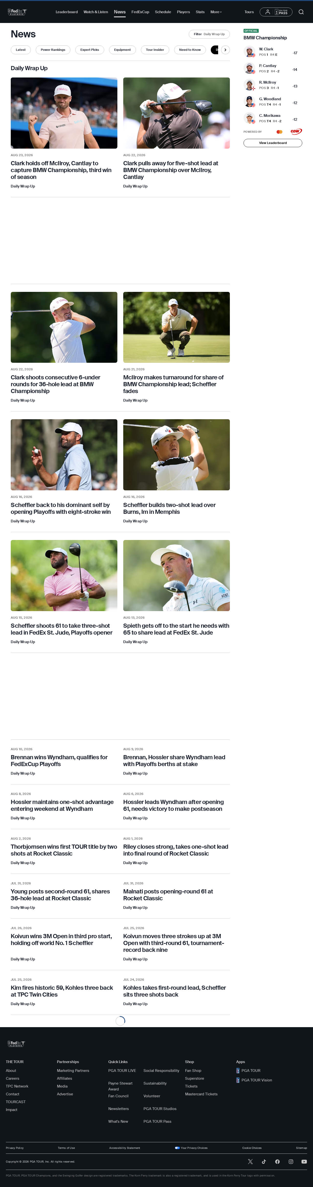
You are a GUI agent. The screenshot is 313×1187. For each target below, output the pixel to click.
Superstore (194, 1078)
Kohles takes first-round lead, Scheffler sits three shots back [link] (174, 991)
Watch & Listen (96, 12)
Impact (11, 1109)
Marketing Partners (73, 1070)
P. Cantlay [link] (267, 65)
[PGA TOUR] (17, 12)
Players (183, 12)
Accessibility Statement (124, 1148)
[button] (209, 34)
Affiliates (64, 1078)
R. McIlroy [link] (267, 82)
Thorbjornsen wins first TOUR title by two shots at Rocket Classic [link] (64, 850)
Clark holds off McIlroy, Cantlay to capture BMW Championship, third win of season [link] (61, 170)
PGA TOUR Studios (160, 1108)
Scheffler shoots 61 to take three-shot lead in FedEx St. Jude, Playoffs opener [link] (61, 629)
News (120, 12)
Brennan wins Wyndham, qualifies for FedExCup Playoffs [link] (59, 760)
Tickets (191, 1086)
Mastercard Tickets (201, 1094)
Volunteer (152, 1096)
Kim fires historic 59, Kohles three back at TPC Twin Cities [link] (62, 991)
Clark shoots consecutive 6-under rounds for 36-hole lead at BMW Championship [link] (55, 384)
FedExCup (140, 12)
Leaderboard (67, 12)
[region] (64, 170)
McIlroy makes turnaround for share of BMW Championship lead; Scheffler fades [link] (173, 384)
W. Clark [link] (266, 49)
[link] (273, 35)
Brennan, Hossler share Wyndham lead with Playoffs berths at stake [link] (174, 760)
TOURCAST (16, 1101)
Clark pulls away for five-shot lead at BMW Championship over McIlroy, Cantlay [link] (170, 170)
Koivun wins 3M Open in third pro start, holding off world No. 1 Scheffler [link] (61, 939)
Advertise (65, 1094)
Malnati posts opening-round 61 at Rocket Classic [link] (168, 895)
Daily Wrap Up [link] (23, 186)
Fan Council (118, 1096)
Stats (200, 12)
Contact (12, 1094)
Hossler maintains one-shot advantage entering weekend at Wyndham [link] (62, 805)
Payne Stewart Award (120, 1086)
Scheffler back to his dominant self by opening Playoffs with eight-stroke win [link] (61, 508)
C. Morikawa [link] (269, 115)
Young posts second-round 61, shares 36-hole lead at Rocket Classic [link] (60, 895)
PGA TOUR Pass (157, 1121)
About (11, 1070)
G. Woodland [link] (270, 99)
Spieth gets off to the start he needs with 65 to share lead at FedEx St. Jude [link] (176, 629)
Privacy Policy (14, 1148)
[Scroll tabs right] (225, 49)
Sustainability (155, 1083)
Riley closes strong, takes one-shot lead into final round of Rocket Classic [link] (175, 850)
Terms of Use (66, 1148)
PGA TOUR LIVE (122, 1070)
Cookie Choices (252, 1148)
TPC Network (17, 1086)
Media (62, 1086)
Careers (12, 1078)
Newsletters (118, 1108)
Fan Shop (193, 1070)
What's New (118, 1121)
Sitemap (301, 1148)
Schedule (163, 12)
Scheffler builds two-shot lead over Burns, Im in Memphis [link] (169, 508)
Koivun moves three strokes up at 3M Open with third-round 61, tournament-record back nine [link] (173, 943)
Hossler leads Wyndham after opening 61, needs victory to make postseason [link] (173, 805)
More (217, 13)
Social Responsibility (161, 1070)
